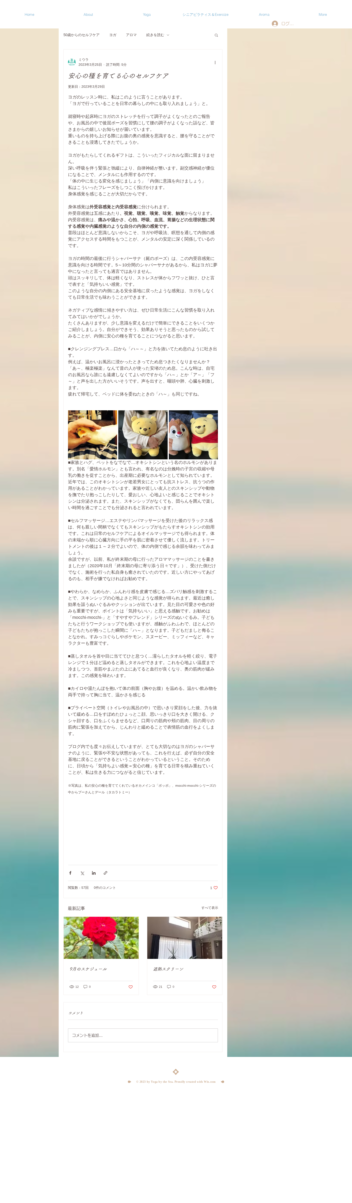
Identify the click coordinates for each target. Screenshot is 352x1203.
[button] (216, 35)
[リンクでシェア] (105, 873)
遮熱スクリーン (168, 969)
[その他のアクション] (215, 62)
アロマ (131, 35)
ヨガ (112, 35)
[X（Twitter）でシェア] (82, 873)
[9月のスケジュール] (101, 938)
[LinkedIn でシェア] (93, 873)
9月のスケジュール (88, 969)
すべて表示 (209, 908)
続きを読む (155, 35)
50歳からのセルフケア (81, 35)
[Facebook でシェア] (70, 873)
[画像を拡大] (92, 434)
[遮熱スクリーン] (184, 938)
